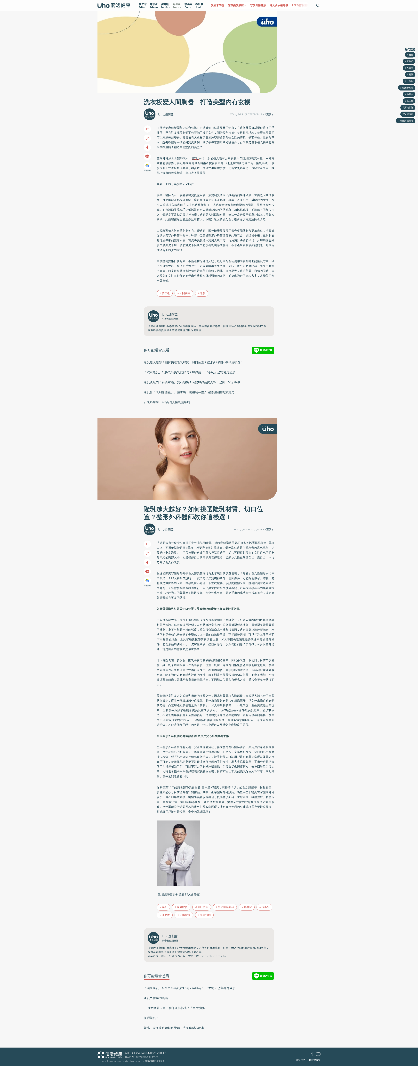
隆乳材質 (182, 907)
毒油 (411, 55)
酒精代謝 (408, 107)
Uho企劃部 (166, 529)
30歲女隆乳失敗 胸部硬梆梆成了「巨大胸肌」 (176, 1008)
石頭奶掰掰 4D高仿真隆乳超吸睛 (167, 402)
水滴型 (266, 907)
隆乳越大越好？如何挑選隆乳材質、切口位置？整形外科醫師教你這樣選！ (193, 362)
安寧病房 (408, 114)
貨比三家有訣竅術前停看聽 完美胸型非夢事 (174, 1028)
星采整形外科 (226, 907)
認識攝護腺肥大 (222, 5)
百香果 (410, 68)
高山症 (410, 101)
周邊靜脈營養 (406, 121)
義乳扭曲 (205, 915)
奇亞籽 (410, 61)
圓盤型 (248, 907)
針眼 (411, 74)
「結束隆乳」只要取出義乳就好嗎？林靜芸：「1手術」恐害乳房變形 (189, 372)
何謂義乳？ (151, 1018)
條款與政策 (315, 1060)
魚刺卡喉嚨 (407, 88)
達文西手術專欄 (264, 5)
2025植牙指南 (285, 5)
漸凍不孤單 (303, 5)
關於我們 (300, 1060)
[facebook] (312, 1055)
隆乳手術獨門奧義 (156, 998)
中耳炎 (410, 94)
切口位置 (202, 907)
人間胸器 (185, 293)
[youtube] (318, 1055)
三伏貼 (410, 81)
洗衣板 (166, 293)
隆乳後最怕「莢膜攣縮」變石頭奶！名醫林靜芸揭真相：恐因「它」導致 (192, 382)
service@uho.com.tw (147, 1057)
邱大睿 (166, 915)
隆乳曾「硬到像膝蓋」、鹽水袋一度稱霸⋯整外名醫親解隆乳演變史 (189, 392)
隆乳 (195, 158)
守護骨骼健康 (243, 5)
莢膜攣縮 (185, 915)
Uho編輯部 (166, 114)
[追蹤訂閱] (147, 165)
